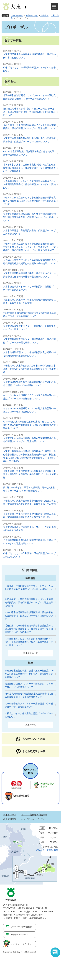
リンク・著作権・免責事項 (34, 814)
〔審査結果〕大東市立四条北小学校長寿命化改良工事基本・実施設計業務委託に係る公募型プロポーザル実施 (29, 368)
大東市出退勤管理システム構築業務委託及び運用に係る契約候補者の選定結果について (29, 354)
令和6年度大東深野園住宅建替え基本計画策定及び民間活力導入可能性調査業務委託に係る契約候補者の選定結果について (29, 424)
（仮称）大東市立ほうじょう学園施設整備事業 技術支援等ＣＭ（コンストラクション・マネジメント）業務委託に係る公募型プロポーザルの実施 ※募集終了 (29, 247)
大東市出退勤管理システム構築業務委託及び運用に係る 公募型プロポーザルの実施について (29, 384)
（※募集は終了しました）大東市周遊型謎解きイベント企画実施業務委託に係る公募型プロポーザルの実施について (29, 184)
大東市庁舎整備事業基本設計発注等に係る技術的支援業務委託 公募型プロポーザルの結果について (29, 140)
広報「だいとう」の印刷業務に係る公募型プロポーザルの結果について (29, 555)
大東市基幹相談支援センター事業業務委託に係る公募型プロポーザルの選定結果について (29, 341)
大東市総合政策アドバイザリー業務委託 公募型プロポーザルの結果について (29, 288)
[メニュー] (54, 6)
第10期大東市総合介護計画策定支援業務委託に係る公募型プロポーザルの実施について (29, 314)
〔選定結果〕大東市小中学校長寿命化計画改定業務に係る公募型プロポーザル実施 (29, 301)
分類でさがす (32, 15)
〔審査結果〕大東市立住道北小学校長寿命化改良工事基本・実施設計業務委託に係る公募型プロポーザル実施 (29, 474)
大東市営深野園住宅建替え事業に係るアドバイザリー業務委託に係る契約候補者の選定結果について (29, 275)
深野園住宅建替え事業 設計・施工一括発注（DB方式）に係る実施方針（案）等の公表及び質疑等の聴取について (29, 111)
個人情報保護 (9, 819)
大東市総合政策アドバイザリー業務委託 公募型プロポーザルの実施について (29, 328)
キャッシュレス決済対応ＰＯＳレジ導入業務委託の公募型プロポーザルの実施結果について (29, 397)
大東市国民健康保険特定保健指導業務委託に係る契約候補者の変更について (29, 56)
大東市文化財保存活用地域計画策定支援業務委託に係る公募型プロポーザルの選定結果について (29, 440)
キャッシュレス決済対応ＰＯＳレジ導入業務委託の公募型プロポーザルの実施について (29, 410)
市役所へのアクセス (19, 935)
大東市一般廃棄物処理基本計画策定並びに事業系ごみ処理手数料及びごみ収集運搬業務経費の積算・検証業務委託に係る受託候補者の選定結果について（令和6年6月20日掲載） (29, 456)
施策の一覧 (30, 724)
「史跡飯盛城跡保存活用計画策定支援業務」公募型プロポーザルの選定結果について (29, 542)
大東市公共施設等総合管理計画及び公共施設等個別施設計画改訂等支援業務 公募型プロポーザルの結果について (29, 217)
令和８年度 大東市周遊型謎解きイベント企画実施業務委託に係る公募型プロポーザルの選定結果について (29, 127)
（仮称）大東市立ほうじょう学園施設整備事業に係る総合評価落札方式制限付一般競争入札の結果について (29, 262)
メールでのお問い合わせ (21, 927)
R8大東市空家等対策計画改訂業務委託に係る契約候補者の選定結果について (28, 153)
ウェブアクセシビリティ (33, 819)
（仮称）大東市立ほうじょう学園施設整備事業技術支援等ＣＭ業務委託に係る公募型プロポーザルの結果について (29, 200)
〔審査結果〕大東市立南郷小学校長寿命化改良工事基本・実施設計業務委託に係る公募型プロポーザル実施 (29, 502)
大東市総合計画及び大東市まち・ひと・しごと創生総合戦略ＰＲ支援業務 (29, 529)
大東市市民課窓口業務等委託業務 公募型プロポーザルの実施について (29, 232)
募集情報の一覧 (30, 653)
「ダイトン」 (21, 944)
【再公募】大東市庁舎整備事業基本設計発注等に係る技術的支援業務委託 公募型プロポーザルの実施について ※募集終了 (29, 167)
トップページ (17, 15)
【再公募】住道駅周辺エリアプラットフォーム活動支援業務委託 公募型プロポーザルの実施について (29, 97)
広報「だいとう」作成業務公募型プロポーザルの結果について (29, 69)
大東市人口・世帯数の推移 (46, 850)
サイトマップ (9, 814)
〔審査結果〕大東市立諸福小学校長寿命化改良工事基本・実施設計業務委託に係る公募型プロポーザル (29, 515)
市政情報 (44, 15)
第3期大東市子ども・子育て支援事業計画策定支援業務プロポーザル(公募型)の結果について (29, 489)
